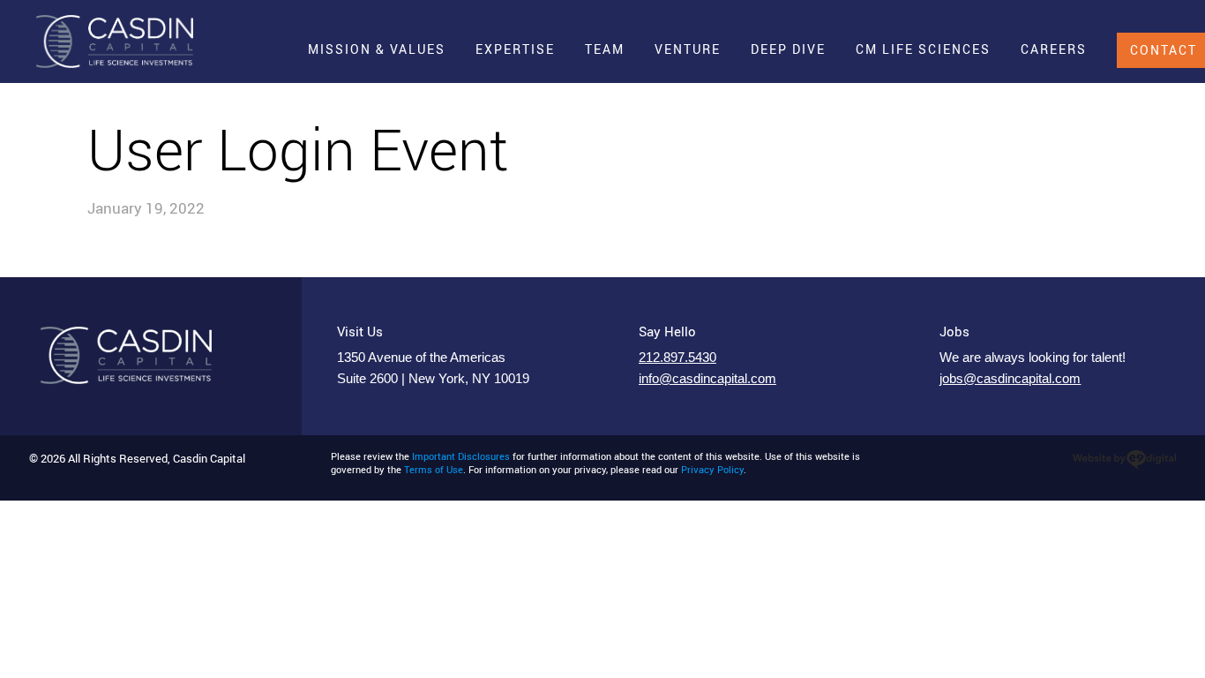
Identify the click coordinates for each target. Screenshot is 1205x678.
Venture (688, 49)
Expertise (515, 49)
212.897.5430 (677, 357)
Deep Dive (788, 49)
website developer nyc (1124, 460)
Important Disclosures (461, 456)
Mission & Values (376, 49)
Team (605, 49)
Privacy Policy (712, 469)
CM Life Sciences (923, 49)
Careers (1054, 49)
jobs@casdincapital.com (1010, 379)
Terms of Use (433, 469)
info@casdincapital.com (707, 379)
